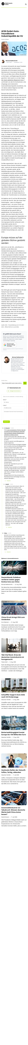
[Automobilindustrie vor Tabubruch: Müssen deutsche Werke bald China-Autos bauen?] (14, 798)
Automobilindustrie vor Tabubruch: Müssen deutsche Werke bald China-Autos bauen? (13, 811)
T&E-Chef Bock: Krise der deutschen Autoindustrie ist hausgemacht (12, 657)
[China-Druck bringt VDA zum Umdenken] (14, 608)
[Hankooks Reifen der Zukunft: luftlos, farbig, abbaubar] (14, 760)
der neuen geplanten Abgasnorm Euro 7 (12, 80)
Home (2, 39)
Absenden (6, 421)
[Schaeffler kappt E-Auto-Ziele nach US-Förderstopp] (14, 685)
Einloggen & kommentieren (15, 391)
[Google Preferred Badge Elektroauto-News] (10, 345)
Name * (5, 399)
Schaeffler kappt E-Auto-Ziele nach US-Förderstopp (13, 696)
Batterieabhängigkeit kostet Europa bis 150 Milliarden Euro (13, 733)
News (7, 39)
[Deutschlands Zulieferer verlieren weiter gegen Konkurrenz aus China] (14, 568)
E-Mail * (5, 405)
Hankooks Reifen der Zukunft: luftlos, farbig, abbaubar (13, 771)
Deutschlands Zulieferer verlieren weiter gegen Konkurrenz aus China (11, 579)
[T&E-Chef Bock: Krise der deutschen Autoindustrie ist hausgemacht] (14, 645)
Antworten (9, 480)
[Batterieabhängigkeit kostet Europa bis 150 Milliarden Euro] (14, 723)
